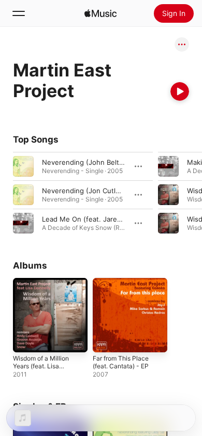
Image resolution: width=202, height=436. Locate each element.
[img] (100, 13)
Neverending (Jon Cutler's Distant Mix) (105, 190)
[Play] (179, 91)
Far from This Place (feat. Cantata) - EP (121, 362)
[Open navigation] (18, 13)
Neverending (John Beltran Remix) (97, 162)
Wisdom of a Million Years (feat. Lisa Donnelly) (41, 366)
